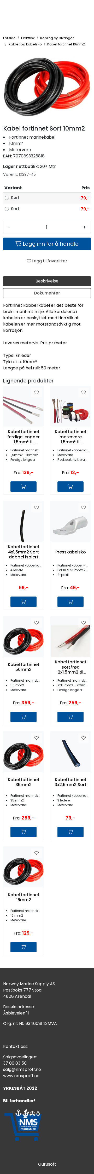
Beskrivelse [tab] (47, 281)
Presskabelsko (70, 552)
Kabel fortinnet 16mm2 (23, 897)
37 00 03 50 (15, 1063)
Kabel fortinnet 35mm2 (23, 782)
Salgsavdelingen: (20, 1057)
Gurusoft (47, 1164)
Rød (15, 198)
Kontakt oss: (15, 1046)
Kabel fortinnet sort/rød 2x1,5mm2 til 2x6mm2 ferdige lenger (70, 667)
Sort (15, 209)
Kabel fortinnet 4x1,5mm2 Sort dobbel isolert (23, 551)
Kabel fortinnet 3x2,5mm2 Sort (70, 782)
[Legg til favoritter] (36, 392)
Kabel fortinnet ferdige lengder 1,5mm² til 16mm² (23, 436)
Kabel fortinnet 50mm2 (23, 667)
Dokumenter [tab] (47, 293)
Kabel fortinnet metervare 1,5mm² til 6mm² (70, 436)
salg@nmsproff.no (22, 1069)
